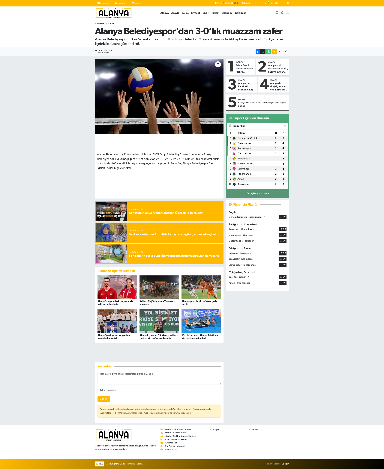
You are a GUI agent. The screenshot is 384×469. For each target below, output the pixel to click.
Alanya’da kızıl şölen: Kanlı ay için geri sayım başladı (262, 104)
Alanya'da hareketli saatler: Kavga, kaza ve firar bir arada (246, 86)
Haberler (99, 24)
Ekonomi (227, 13)
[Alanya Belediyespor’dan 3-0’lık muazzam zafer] (159, 96)
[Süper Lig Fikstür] (285, 204)
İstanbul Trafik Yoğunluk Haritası (180, 436)
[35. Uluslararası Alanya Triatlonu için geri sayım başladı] (201, 321)
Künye (216, 429)
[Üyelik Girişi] (286, 3)
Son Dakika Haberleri (175, 446)
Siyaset (195, 13)
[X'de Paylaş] (263, 51)
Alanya (164, 13)
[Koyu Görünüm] (282, 13)
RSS (101, 464)
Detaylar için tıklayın (257, 193)
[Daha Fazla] (274, 51)
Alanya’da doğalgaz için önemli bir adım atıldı (278, 86)
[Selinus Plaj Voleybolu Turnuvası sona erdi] (159, 287)
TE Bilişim (284, 464)
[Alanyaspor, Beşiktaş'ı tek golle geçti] (201, 287)
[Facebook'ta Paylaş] (258, 51)
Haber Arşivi (171, 449)
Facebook (122, 3)
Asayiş (175, 13)
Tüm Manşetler (172, 443)
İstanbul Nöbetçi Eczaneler (178, 429)
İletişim (255, 429)
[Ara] (277, 13)
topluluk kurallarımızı (125, 409)
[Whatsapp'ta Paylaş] (268, 51)
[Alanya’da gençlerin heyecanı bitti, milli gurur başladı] (117, 287)
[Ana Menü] (287, 13)
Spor (205, 13)
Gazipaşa (240, 13)
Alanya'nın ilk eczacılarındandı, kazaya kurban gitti (278, 68)
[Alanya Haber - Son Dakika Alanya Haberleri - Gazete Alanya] (113, 12)
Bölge (185, 13)
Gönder (104, 399)
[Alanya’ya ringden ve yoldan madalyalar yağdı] (117, 321)
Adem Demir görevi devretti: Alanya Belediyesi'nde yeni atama (245, 68)
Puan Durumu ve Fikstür (176, 439)
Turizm (215, 13)
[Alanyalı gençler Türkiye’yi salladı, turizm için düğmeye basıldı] (159, 321)
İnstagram (105, 3)
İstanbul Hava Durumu (175, 433)
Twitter (137, 3)
